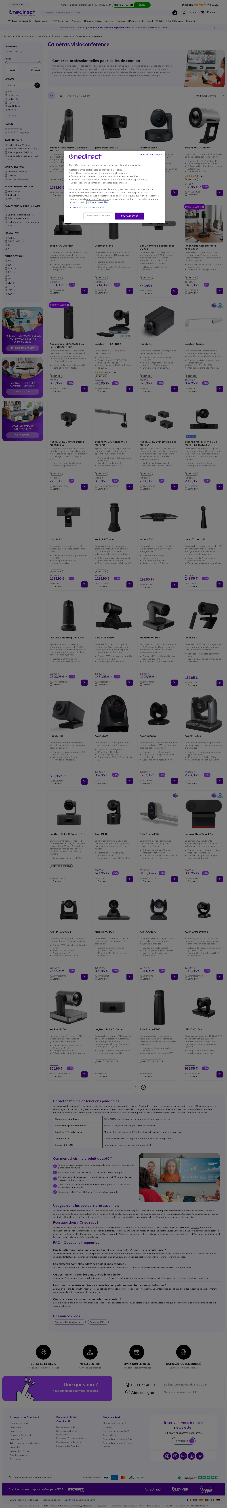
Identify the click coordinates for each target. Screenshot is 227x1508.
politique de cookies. (98, 202)
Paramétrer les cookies (98, 216)
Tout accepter (129, 216)
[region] (114, 187)
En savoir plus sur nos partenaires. (86, 207)
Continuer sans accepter (150, 154)
